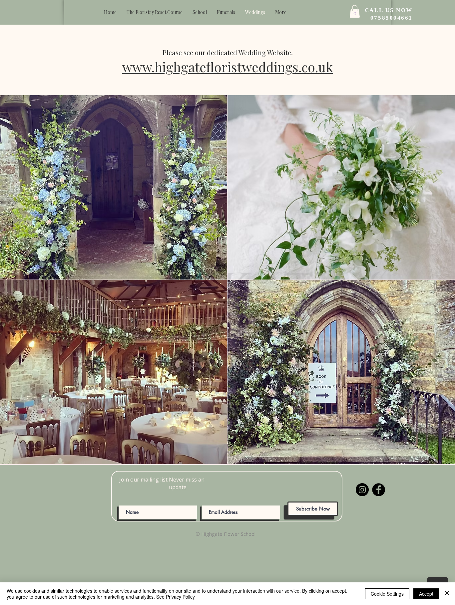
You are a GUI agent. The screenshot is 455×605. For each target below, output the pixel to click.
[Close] (447, 594)
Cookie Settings (387, 593)
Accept (426, 593)
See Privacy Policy (175, 596)
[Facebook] (378, 489)
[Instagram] (362, 489)
